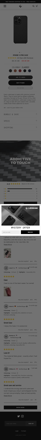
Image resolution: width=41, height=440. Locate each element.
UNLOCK (30, 232)
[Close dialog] (39, 205)
